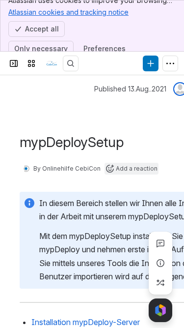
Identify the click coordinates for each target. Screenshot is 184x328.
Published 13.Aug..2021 (130, 89)
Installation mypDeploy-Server (85, 322)
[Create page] (160, 283)
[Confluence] (51, 63)
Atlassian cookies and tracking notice (68, 12)
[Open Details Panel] (160, 263)
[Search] (71, 63)
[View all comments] (160, 243)
